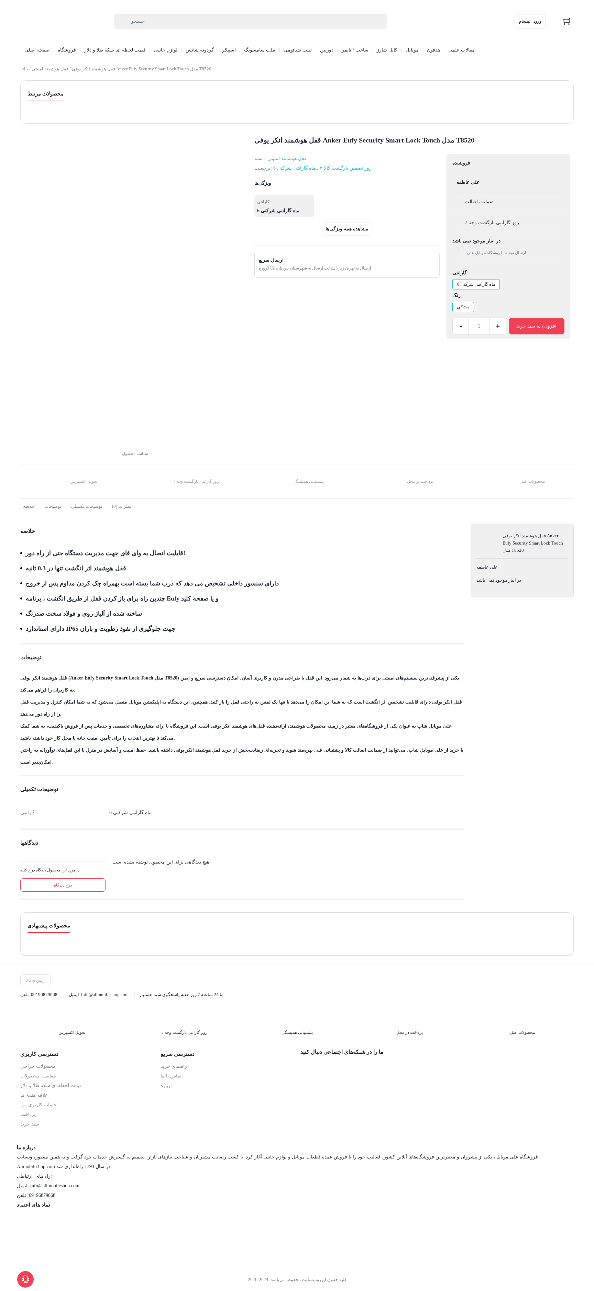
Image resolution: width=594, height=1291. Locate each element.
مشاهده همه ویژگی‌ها (347, 228)
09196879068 (44, 994)
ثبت (33, 435)
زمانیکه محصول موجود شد (58, 404)
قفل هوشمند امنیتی (50, 68)
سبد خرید (29, 1124)
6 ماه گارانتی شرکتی (294, 168)
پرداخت (28, 1114)
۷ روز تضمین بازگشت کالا (346, 168)
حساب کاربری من (38, 1104)
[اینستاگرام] (320, 1067)
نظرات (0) (121, 506)
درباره (167, 1085)
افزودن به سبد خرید (536, 326)
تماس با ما (171, 1075)
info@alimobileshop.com (105, 994)
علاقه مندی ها (34, 1095)
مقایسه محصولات (38, 1075)
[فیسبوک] (305, 1067)
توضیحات (53, 506)
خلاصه (29, 506)
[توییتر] (334, 1067)
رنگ (456, 295)
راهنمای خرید (174, 1066)
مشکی (463, 306)
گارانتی (459, 272)
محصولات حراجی (38, 1066)
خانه (24, 68)
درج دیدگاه (63, 885)
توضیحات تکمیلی (86, 506)
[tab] (28, 506)
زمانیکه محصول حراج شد (57, 394)
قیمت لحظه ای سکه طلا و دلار (51, 1085)
